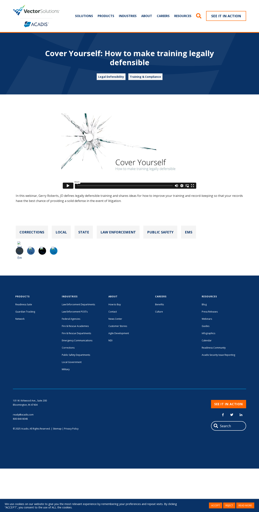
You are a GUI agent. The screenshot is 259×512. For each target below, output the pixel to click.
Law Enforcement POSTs (75, 311)
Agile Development (118, 333)
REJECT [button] (229, 505)
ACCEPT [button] (215, 505)
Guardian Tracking (25, 311)
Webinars (207, 318)
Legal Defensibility (111, 77)
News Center (115, 318)
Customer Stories (117, 326)
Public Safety (160, 232)
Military (66, 369)
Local (61, 232)
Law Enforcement (118, 232)
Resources (182, 16)
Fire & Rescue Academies (75, 326)
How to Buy (114, 304)
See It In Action (226, 16)
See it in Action (228, 404)
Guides (205, 326)
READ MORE (245, 505)
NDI (110, 340)
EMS (188, 232)
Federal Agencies (71, 318)
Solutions (84, 16)
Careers (163, 16)
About (146, 16)
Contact (112, 311)
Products (106, 16)
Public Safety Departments (76, 355)
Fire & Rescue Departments (76, 333)
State (83, 232)
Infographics (208, 333)
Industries (128, 16)
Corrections (32, 232)
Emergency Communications (77, 340)
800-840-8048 (20, 418)
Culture (159, 311)
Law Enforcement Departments (78, 304)
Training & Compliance (145, 77)
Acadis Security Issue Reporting (218, 355)
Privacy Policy (71, 428)
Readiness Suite (23, 304)
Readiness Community (214, 347)
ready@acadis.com (23, 414)
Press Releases (210, 311)
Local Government (72, 362)
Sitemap (57, 428)
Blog (204, 304)
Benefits (159, 304)
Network (19, 318)
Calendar (207, 340)
